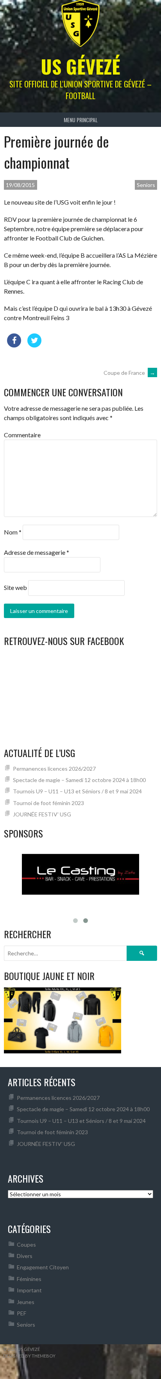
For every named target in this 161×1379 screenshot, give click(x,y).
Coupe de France (129, 372)
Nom (12, 532)
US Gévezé (80, 66)
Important (29, 1290)
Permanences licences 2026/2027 (54, 768)
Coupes (26, 1244)
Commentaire (22, 434)
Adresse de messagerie (36, 552)
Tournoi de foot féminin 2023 (48, 803)
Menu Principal (81, 120)
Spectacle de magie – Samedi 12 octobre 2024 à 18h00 (79, 780)
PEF (21, 1313)
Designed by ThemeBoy (29, 1355)
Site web (15, 587)
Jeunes (25, 1302)
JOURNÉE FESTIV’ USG (42, 814)
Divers (24, 1256)
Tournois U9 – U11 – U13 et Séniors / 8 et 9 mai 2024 (77, 791)
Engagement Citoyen (43, 1267)
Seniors (146, 185)
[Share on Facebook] (14, 345)
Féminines (29, 1279)
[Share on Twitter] (34, 345)
